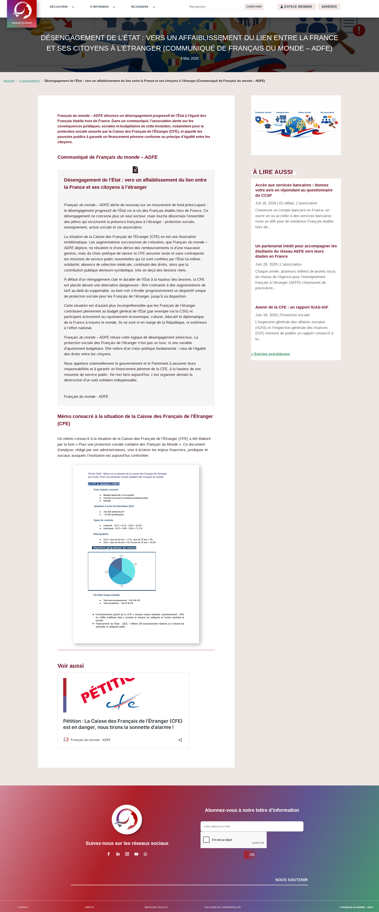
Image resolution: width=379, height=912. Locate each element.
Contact (23, 907)
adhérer (329, 6)
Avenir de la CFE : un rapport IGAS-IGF (291, 307)
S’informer (99, 6)
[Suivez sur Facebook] (108, 854)
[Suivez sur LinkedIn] (118, 854)
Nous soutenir (291, 880)
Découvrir (59, 6)
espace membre (298, 6)
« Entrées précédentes (270, 354)
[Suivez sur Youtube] (136, 854)
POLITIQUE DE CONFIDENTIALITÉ (223, 907)
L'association (306, 203)
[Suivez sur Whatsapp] (145, 854)
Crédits (89, 907)
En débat (286, 203)
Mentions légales (156, 907)
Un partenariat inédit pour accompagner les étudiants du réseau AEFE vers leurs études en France (296, 251)
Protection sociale (295, 315)
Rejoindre (140, 6)
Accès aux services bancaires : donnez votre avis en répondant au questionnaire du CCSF (294, 190)
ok (252, 855)
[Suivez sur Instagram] (127, 854)
